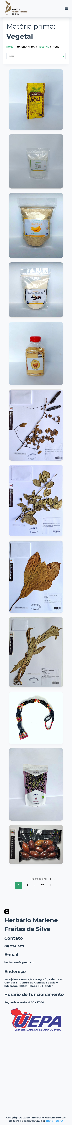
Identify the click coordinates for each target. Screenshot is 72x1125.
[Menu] (66, 8)
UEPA (59, 1120)
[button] (9, 885)
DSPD (50, 1120)
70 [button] (42, 885)
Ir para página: (39, 878)
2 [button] (27, 885)
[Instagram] (6, 911)
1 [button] (18, 885)
